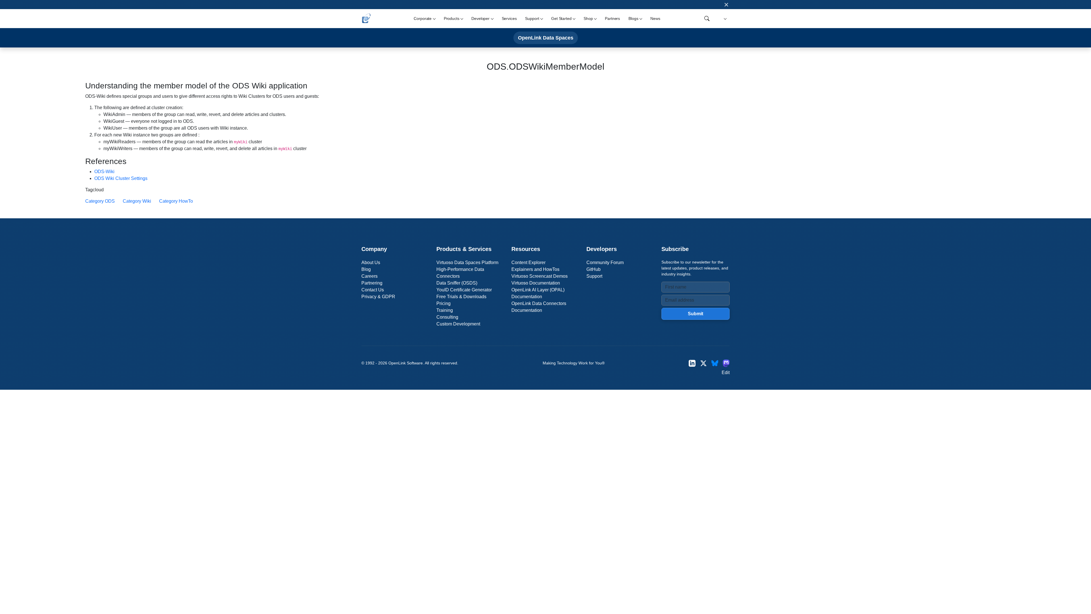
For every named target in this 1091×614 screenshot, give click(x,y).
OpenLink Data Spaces (545, 38)
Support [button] (532, 18)
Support (594, 276)
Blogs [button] (633, 18)
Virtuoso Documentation (535, 283)
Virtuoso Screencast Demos (539, 276)
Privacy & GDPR (378, 296)
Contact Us (372, 289)
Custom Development (458, 323)
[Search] (707, 18)
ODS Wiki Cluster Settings (120, 178)
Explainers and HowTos (535, 269)
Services (509, 18)
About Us (370, 262)
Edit (726, 372)
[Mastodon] (726, 363)
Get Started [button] (561, 18)
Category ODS (100, 201)
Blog (366, 269)
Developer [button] (480, 18)
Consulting (447, 317)
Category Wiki (137, 201)
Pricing (443, 303)
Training (444, 310)
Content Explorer (528, 262)
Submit (695, 313)
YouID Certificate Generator (464, 289)
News (655, 18)
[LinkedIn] (692, 363)
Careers (369, 276)
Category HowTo (176, 201)
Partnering (371, 283)
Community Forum (605, 262)
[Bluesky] (714, 363)
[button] (724, 18)
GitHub (593, 269)
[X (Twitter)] (703, 363)
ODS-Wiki (104, 171)
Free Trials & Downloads (461, 296)
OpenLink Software (405, 363)
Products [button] (451, 18)
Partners (612, 18)
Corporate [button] (423, 18)
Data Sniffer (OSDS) (456, 283)
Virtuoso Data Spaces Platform (467, 262)
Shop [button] (588, 18)
